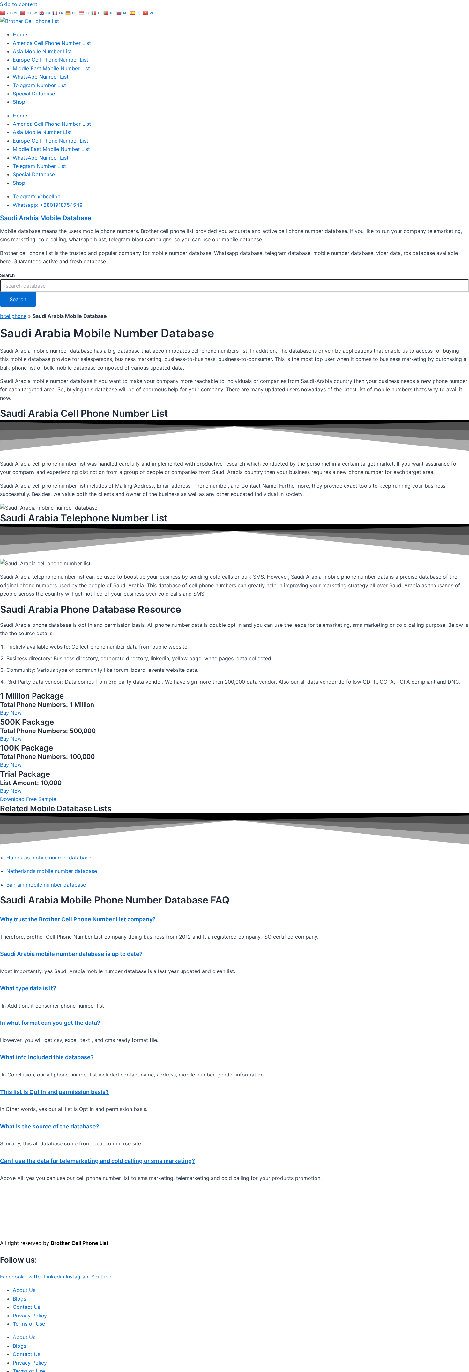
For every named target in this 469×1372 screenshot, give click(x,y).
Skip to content (18, 4)
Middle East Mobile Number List (51, 68)
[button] (234, 919)
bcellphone (13, 316)
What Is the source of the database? (49, 1126)
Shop (19, 102)
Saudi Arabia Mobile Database (46, 218)
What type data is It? (28, 988)
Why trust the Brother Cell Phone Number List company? (78, 919)
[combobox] (234, 285)
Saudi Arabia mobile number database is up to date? (71, 953)
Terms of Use (29, 1324)
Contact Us (26, 1307)
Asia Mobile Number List (42, 51)
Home (20, 34)
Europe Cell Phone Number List (50, 59)
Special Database (34, 93)
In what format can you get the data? (50, 1022)
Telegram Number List (39, 85)
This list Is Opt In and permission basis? (54, 1092)
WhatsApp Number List (41, 76)
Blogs (19, 1298)
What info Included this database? (47, 1057)
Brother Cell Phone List (79, 1243)
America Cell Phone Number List (52, 43)
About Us (24, 1290)
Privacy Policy (30, 1315)
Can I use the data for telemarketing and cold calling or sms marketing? (97, 1161)
